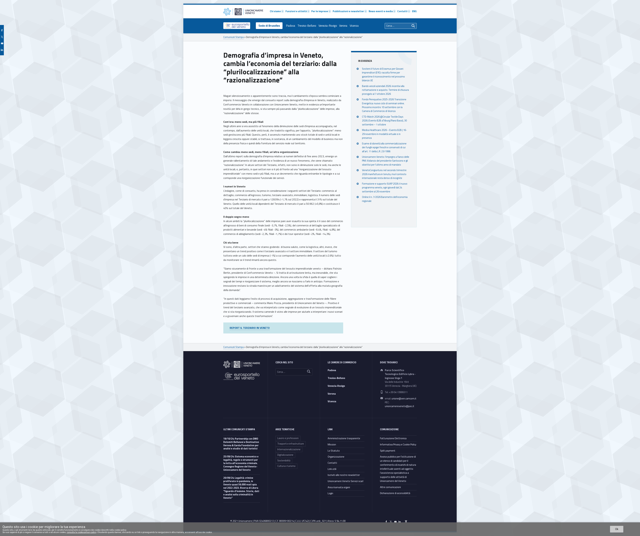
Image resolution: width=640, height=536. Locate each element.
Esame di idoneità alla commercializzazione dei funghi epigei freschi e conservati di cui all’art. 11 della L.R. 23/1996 (384, 147)
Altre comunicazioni (390, 487)
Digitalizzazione (285, 455)
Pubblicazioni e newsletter (348, 11)
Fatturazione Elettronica (393, 438)
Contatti (402, 11)
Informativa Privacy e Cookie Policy (398, 444)
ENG (414, 11)
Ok (616, 529)
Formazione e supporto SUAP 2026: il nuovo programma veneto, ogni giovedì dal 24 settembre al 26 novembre (384, 187)
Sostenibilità (283, 460)
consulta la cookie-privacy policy (81, 532)
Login (330, 493)
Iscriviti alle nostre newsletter (344, 475)
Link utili (332, 469)
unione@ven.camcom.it (404, 398)
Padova (290, 25)
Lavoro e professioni (287, 438)
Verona (343, 25)
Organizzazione (336, 457)
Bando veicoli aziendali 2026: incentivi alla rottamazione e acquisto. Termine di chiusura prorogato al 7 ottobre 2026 (385, 90)
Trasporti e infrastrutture (290, 444)
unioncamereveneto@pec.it (399, 406)
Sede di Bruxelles (269, 25)
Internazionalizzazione (288, 449)
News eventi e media (381, 11)
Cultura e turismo (286, 466)
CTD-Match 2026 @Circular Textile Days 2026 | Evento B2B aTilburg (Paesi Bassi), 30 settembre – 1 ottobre (384, 120)
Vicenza (354, 25)
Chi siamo (275, 11)
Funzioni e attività (296, 11)
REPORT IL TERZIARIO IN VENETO (250, 328)
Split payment (387, 451)
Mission (332, 444)
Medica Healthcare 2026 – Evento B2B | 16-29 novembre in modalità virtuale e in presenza (384, 134)
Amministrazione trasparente (344, 438)
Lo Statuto (334, 451)
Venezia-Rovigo (327, 25)
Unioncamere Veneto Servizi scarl (345, 481)
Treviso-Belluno (307, 25)
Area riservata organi (339, 487)
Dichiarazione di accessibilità (395, 493)
